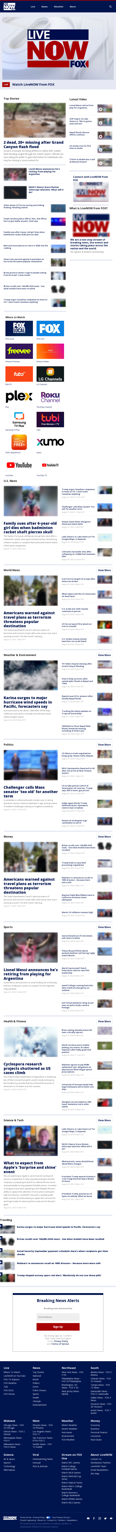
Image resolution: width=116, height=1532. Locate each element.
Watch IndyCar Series (72, 1482)
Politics (8, 744)
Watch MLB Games (71, 1472)
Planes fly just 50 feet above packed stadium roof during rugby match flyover (78, 953)
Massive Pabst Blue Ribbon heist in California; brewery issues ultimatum (78, 897)
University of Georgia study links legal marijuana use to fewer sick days (78, 1087)
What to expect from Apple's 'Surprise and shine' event (30, 1167)
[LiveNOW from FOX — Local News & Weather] (14, 6)
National (37, 1375)
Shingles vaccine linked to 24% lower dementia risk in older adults (76, 1104)
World (35, 1379)
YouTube (9, 475)
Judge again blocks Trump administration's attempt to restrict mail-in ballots (75, 805)
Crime (35, 1386)
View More (104, 570)
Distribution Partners (101, 1462)
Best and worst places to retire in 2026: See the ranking (26, 246)
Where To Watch (12, 1372)
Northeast (69, 1368)
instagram (99, 1518)
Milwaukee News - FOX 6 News (13, 1445)
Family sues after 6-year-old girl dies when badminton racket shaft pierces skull (24, 233)
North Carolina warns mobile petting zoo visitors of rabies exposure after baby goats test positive (76, 1048)
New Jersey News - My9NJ (71, 1392)
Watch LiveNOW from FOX (33, 84)
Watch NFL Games (71, 1462)
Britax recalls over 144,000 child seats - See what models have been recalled (24, 287)
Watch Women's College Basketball (71, 1494)
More (73, 6)
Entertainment (40, 1404)
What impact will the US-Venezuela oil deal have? (78, 595)
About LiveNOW (101, 1455)
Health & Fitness (15, 1021)
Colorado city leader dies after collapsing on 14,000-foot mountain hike (78, 554)
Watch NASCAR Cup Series (71, 1477)
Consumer (96, 1436)
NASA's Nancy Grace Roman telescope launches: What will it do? (46, 190)
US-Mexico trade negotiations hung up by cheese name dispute (77, 754)
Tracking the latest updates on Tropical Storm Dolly (76, 712)
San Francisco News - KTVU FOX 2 (43, 1439)
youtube (88, 1518)
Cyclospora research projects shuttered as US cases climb (27, 1068)
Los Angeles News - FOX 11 (42, 1433)
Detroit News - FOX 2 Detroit (14, 1433)
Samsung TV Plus (12, 430)
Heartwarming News (43, 1459)
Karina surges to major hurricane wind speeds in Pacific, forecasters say (28, 702)
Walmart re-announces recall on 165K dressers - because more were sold (77, 880)
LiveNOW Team (98, 1466)
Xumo (39, 452)
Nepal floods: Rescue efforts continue (79, 133)
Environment (68, 1436)
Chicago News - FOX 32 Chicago (14, 1426)
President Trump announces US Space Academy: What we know (77, 1194)
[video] (104, 108)
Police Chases (39, 1390)
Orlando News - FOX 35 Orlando (101, 1380)
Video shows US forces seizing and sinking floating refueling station (24, 206)
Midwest (9, 1421)
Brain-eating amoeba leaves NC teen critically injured (77, 1031)
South (95, 1368)
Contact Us (96, 1459)
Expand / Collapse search (110, 6)
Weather (67, 1421)
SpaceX (7, 1462)
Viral (36, 1455)
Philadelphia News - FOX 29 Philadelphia (71, 1380)
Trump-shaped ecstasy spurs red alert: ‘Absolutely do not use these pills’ (59, 1275)
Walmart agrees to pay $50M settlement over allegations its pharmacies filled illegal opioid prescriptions (77, 1068)
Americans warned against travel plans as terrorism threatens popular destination (24, 260)
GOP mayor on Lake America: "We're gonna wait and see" (80, 121)
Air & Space (9, 1459)
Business (95, 1428)
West (36, 1421)
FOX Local (9, 339)
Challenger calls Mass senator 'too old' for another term (78, 507)
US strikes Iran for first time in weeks (80, 147)
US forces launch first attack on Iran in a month (77, 625)
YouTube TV (42, 475)
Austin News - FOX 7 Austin (101, 1411)
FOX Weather (10, 1383)
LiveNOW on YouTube (14, 1375)
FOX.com (40, 339)
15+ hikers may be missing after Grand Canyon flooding (77, 665)
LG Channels (42, 384)
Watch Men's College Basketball (72, 1487)
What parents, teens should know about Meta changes (77, 1162)
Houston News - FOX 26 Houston (101, 1405)
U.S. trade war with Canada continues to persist (75, 610)
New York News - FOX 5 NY (72, 1373)
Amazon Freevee (12, 361)
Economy (95, 1425)
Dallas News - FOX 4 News (101, 1399)
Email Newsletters (99, 1469)
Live (6, 1368)
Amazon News (43, 361)
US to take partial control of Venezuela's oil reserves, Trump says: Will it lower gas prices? (77, 788)
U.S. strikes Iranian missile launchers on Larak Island (74, 640)
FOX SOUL (9, 1390)
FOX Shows (9, 1394)
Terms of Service (60, 1343)
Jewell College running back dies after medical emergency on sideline (77, 987)
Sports (8, 927)
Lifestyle (37, 1401)
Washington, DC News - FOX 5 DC (70, 1386)
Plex (7, 407)
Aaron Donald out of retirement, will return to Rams (77, 937)
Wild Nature (9, 1469)
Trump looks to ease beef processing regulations (74, 863)
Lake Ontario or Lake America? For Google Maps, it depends (78, 537)
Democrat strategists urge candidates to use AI (74, 821)
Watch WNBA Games (72, 1499)
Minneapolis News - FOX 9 (13, 1439)
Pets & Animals (40, 1466)
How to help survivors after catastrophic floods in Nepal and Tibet (77, 681)
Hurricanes (67, 1432)
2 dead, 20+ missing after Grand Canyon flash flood (34, 144)
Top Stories (38, 1372)
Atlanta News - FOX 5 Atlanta (101, 1373)
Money (8, 836)
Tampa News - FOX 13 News (100, 1386)
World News (12, 570)
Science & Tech (14, 1120)
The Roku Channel (44, 407)
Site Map (95, 1473)
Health (36, 1397)
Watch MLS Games (71, 1502)
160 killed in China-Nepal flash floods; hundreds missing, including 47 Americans (76, 728)
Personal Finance (99, 1432)
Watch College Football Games (69, 1467)
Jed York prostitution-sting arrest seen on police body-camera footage (77, 1005)
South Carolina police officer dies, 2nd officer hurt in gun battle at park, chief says (25, 219)
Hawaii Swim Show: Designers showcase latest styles (76, 522)
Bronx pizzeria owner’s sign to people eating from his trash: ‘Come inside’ (25, 273)
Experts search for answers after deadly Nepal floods (77, 697)
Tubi (38, 430)
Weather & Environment (20, 655)
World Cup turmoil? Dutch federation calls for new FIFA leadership (75, 970)
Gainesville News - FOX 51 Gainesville (100, 1392)
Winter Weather (69, 1425)
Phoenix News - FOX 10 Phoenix (43, 1426)
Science (9, 1455)
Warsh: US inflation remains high (77, 912)
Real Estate (96, 1439)
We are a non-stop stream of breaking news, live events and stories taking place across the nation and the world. (89, 244)
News (36, 1368)
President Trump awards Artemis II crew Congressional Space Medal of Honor (78, 1179)
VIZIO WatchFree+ (13, 452)
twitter (105, 1518)
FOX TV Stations (11, 1379)
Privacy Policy (61, 1341)
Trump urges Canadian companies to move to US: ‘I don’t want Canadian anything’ (25, 300)
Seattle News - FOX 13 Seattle (42, 1445)
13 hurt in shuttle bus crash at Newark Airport (82, 160)
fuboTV (8, 384)
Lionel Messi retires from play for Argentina (81, 106)
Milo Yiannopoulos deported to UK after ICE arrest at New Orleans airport (78, 770)
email (111, 1518)
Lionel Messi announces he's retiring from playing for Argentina (44, 171)
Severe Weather (69, 1428)
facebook (94, 1518)
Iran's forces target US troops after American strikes (78, 580)
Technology (9, 1466)
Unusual (36, 1462)
